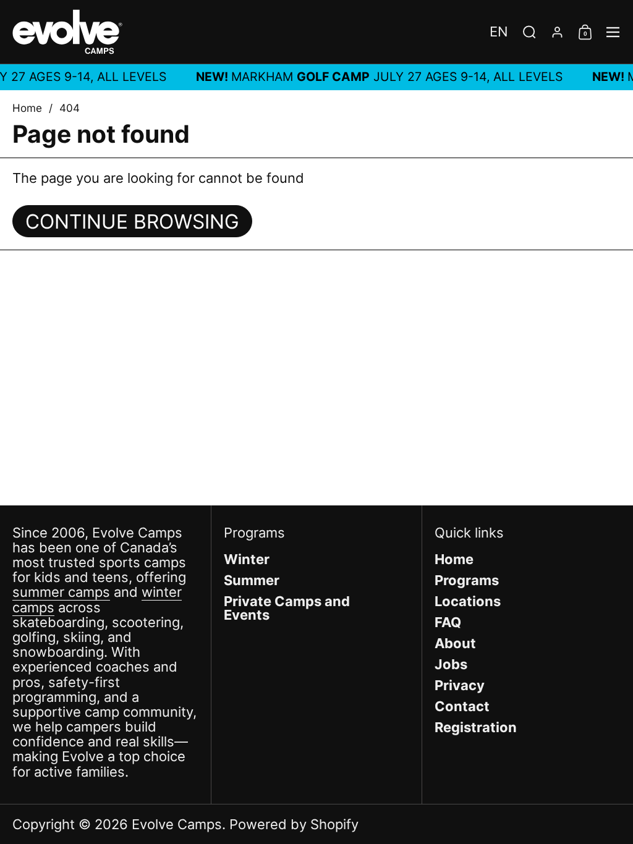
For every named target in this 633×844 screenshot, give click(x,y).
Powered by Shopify (294, 824)
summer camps (61, 592)
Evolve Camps (177, 824)
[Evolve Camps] (67, 31)
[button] (499, 31)
